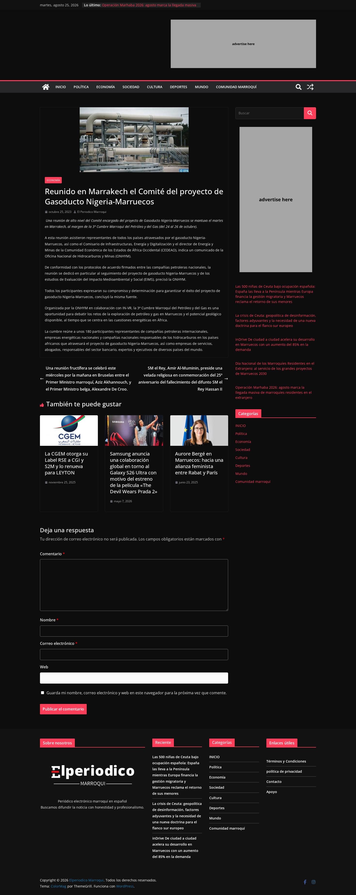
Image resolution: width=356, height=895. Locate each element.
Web (44, 667)
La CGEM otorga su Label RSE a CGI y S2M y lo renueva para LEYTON (66, 463)
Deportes (178, 87)
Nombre (49, 620)
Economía (105, 87)
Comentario (52, 553)
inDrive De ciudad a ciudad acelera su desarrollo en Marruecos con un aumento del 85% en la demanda (275, 344)
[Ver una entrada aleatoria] (310, 87)
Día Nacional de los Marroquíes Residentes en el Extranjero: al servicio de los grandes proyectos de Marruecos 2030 (274, 368)
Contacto (274, 781)
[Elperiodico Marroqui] (46, 87)
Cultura (154, 87)
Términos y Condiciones (286, 761)
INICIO (60, 87)
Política (81, 87)
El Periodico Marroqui (91, 212)
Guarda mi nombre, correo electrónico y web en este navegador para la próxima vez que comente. (136, 692)
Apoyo (271, 791)
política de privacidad (284, 771)
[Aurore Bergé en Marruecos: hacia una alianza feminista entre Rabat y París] (199, 418)
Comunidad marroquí (236, 87)
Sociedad (131, 87)
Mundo (201, 87)
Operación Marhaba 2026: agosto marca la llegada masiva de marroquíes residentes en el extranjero (273, 392)
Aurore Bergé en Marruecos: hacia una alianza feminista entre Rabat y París (199, 463)
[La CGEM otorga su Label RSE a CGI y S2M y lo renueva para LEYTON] (69, 418)
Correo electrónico (58, 643)
